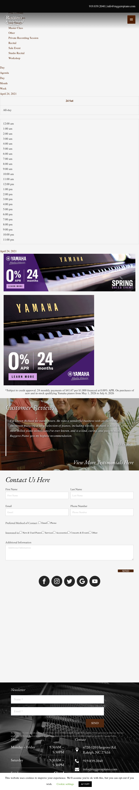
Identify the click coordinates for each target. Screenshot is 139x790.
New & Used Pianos (18, 440)
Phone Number (79, 403)
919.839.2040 (97, 6)
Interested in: (12, 435)
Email (8, 403)
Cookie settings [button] (65, 784)
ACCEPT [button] (85, 784)
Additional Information (18, 450)
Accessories (51, 440)
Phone (22, 425)
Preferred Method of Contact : (21, 420)
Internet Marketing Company (127, 715)
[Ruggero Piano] (14, 19)
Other (87, 440)
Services (37, 440)
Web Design (87, 713)
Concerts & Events (71, 440)
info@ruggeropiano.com (121, 6)
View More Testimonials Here (103, 354)
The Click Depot (105, 713)
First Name (11, 386)
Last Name (76, 386)
